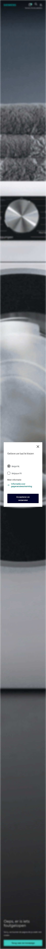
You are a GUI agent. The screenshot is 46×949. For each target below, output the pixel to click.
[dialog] (23, 474)
